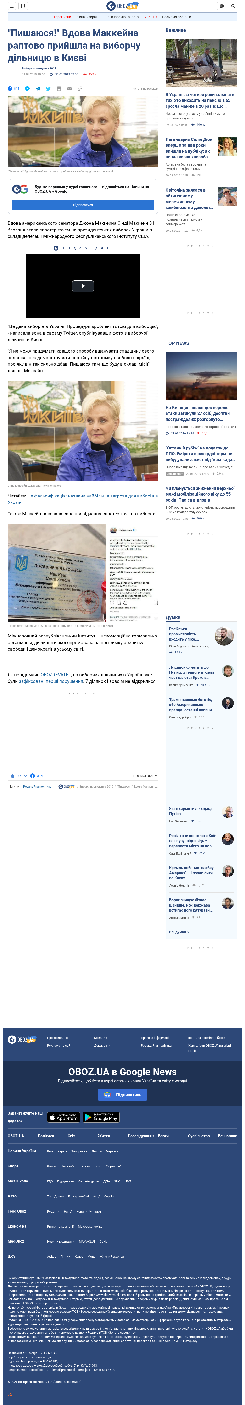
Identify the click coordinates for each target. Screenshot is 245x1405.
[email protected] (63, 1370)
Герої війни (62, 17)
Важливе (176, 30)
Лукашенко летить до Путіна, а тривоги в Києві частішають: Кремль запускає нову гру (191, 672)
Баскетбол (69, 1166)
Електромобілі (78, 1196)
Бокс (98, 1166)
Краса (79, 1256)
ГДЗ (50, 1181)
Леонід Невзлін (179, 885)
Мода (91, 1256)
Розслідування (141, 1136)
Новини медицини (61, 1241)
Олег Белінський (180, 853)
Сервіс (109, 1196)
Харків (62, 1151)
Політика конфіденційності (207, 1038)
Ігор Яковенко (178, 821)
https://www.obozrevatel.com (165, 1278)
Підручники (65, 1181)
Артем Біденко (179, 917)
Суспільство (199, 1136)
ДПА (106, 1181)
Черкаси (112, 1151)
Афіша (51, 1256)
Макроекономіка (90, 1226)
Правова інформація (155, 1038)
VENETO (150, 17)
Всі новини (227, 1136)
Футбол (52, 1166)
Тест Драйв (55, 1196)
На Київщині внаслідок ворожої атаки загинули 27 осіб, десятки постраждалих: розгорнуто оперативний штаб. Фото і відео (198, 413)
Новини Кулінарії (88, 1211)
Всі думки (177, 932)
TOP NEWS (177, 343)
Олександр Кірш (180, 717)
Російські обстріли (176, 17)
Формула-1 (114, 1166)
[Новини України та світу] (66, 788)
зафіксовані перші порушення (51, 681)
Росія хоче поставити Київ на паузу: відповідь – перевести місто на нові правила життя (192, 841)
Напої (68, 1211)
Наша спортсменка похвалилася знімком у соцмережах (184, 219)
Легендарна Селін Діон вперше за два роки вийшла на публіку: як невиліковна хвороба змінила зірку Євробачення (189, 148)
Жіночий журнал (112, 1256)
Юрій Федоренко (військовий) (189, 646)
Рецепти (53, 1211)
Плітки (65, 1256)
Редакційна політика (37, 786)
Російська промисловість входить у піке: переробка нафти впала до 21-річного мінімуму (187, 634)
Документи (102, 1045)
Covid (103, 1241)
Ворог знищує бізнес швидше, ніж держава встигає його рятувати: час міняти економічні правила (190, 905)
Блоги (163, 1136)
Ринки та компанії (60, 1226)
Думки (173, 617)
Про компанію (57, 1038)
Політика (46, 1136)
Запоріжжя (79, 1151)
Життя (104, 1136)
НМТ (128, 1181)
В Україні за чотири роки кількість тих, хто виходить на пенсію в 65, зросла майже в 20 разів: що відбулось (200, 100)
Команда (100, 1038)
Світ (71, 1136)
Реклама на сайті (59, 1045)
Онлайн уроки (88, 1181)
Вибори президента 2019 (39, 68)
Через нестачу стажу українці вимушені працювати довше (196, 116)
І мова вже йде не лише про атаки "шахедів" (199, 467)
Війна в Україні (87, 17)
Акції (96, 1196)
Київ (50, 1151)
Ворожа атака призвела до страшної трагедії (201, 427)
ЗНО (117, 1181)
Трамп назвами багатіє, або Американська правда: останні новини (190, 704)
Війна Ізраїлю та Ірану (122, 17)
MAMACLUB (87, 1241)
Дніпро (97, 1151)
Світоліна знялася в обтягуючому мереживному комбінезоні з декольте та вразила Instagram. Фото (189, 198)
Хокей (86, 1166)
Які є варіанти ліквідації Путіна (190, 811)
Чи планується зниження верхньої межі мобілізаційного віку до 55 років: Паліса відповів (200, 494)
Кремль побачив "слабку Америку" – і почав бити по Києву (191, 872)
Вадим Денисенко (181, 685)
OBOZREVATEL (56, 675)
